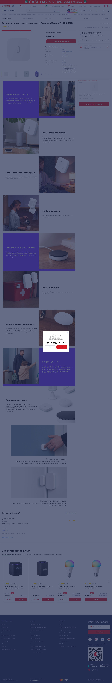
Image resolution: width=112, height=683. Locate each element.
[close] (68, 333)
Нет (50, 347)
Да (62, 347)
